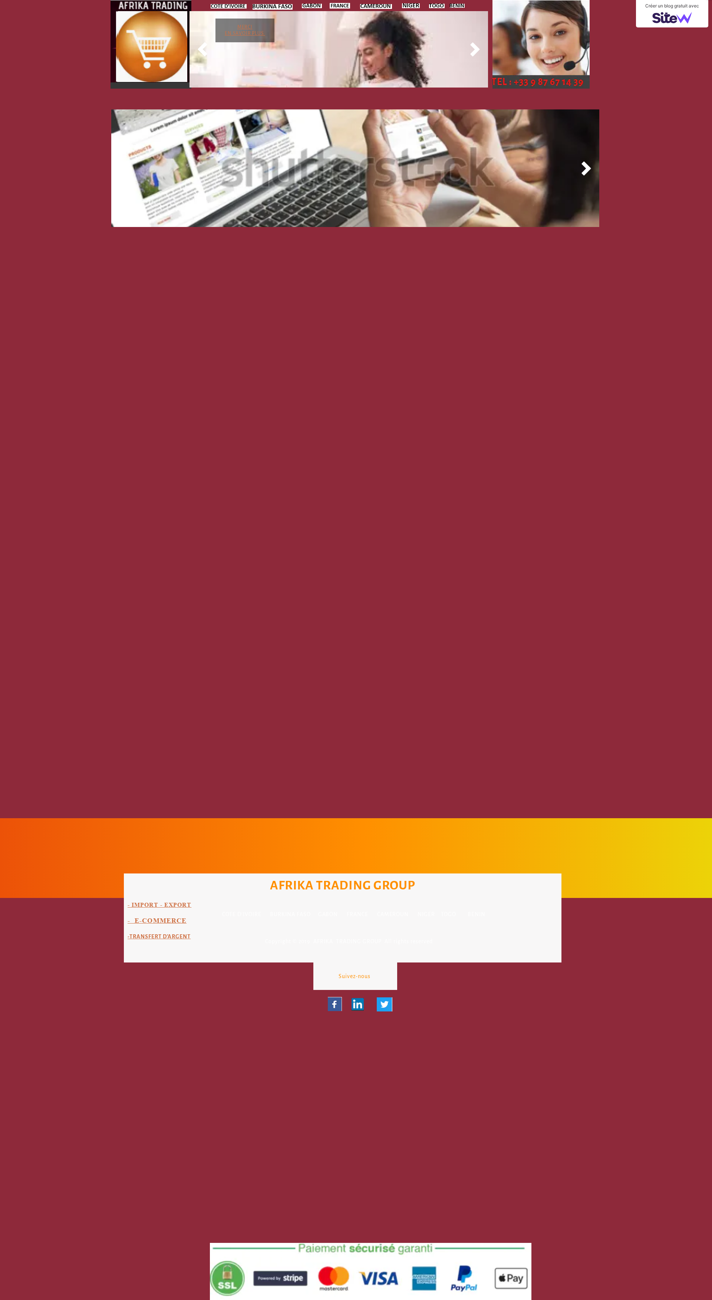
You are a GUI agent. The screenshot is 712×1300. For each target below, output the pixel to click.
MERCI (245, 27)
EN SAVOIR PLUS (245, 33)
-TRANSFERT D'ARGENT (159, 936)
